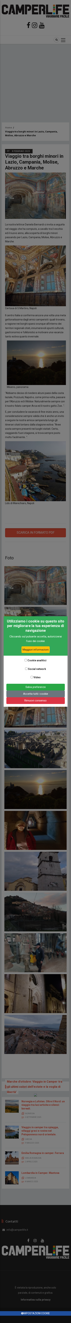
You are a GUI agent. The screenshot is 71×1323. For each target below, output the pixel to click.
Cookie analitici (36, 660)
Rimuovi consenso (35, 700)
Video (37, 677)
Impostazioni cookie (36, 1313)
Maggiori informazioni (36, 649)
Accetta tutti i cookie (35, 693)
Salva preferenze (35, 687)
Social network (37, 669)
